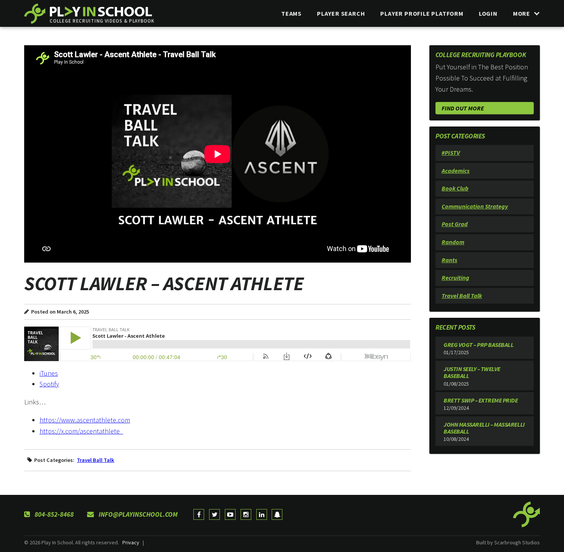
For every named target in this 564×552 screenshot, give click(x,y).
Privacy (130, 542)
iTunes (49, 373)
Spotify (49, 384)
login (488, 13)
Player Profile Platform (421, 13)
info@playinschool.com (137, 514)
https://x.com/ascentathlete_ (81, 431)
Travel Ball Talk (95, 460)
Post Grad (455, 224)
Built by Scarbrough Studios (508, 542)
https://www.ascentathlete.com (85, 420)
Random (453, 242)
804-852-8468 (53, 514)
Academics (456, 170)
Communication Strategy (475, 206)
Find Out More (463, 108)
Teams (291, 13)
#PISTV (451, 152)
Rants (449, 260)
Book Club (455, 188)
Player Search (341, 13)
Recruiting (455, 277)
